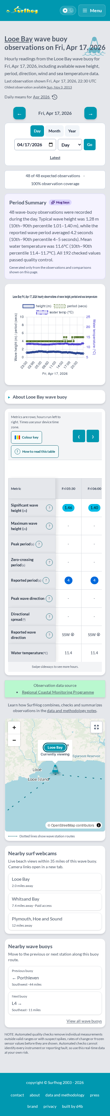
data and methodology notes (71, 710)
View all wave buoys (84, 1020)
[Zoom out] (14, 740)
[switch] (68, 10)
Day (37, 130)
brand (32, 1106)
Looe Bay (19, 39)
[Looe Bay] (55, 769)
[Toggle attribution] (98, 825)
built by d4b (72, 1106)
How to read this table (36, 451)
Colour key (30, 437)
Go (89, 144)
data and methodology (64, 1094)
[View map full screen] (96, 727)
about (35, 1094)
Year (72, 130)
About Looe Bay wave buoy (40, 396)
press (94, 1094)
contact (17, 1094)
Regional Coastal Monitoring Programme (58, 692)
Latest (55, 157)
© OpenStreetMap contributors (71, 825)
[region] (55, 561)
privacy (49, 1106)
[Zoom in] (14, 727)
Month (54, 130)
